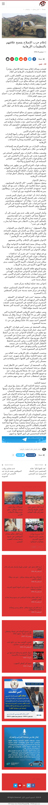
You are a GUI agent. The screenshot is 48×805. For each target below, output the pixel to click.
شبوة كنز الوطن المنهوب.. (22, 663)
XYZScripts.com (35, 804)
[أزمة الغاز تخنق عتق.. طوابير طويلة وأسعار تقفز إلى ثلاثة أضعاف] (34, 498)
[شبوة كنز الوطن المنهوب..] (38, 666)
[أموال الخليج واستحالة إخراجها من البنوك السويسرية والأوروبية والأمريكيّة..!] (38, 656)
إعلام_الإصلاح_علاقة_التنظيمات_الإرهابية (30, 449)
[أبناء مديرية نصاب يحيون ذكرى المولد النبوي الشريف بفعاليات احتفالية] (34, 525)
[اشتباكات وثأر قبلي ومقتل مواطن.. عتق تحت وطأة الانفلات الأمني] (13, 498)
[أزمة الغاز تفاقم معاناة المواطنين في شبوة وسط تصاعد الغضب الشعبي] (13, 525)
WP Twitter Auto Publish (15, 804)
